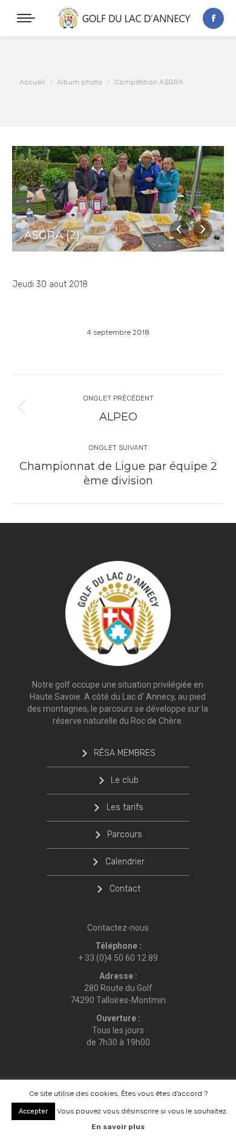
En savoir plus (118, 1127)
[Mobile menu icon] (26, 18)
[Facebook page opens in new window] (213, 18)
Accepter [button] (33, 1111)
